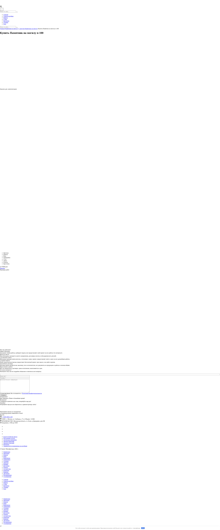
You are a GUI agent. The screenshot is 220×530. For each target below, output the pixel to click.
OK (143, 528)
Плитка (5, 467)
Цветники (6, 453)
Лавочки (6, 462)
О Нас (5, 19)
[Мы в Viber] (4, 431)
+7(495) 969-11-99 (7, 417)
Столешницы (7, 476)
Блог (4, 24)
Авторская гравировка (10, 440)
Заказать (2, 268)
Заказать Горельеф (8, 443)
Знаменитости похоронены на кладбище (15, 446)
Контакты (6, 21)
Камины (5, 472)
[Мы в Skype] (4, 434)
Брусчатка (6, 466)
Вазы (4, 456)
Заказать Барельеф (8, 441)
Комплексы (6, 458)
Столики (6, 461)
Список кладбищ (8, 16)
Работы (5, 17)
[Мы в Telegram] (4, 429)
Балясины (6, 470)
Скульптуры (7, 469)
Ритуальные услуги (9, 438)
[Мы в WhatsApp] (4, 426)
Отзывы (5, 22)
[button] (17, 27)
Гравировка (6, 459)
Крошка (5, 464)
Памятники (6, 452)
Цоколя (5, 455)
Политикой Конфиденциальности (32, 393)
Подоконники (7, 475)
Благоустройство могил (10, 436)
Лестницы (6, 473)
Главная (5, 14)
